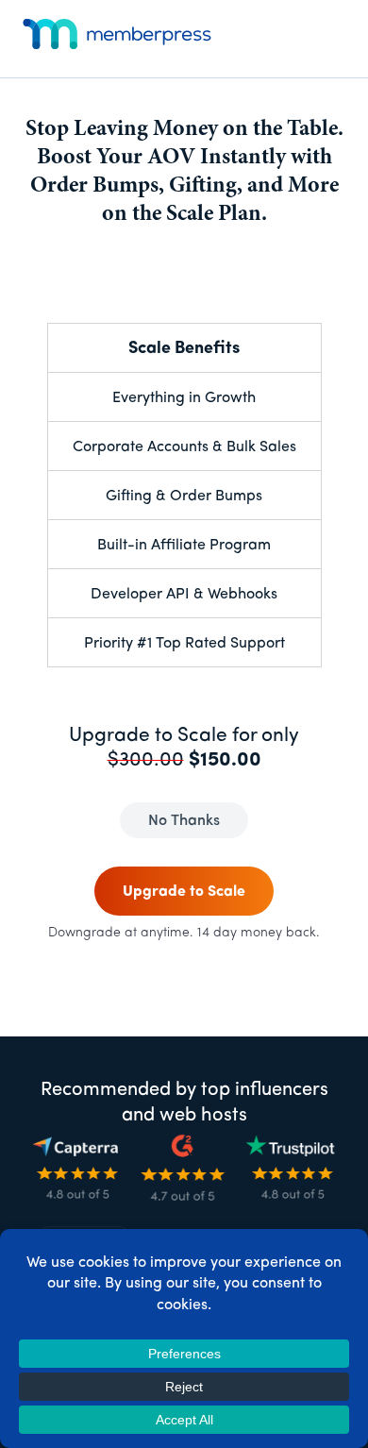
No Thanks (184, 821)
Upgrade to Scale (184, 892)
